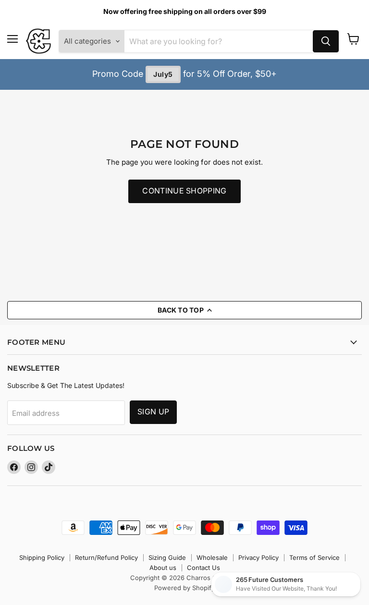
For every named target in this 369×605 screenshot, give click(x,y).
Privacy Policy (258, 557)
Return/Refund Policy (106, 557)
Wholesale (212, 557)
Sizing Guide (167, 557)
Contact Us (203, 567)
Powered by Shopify (184, 588)
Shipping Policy (41, 557)
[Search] (326, 41)
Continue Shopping (184, 190)
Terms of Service (314, 557)
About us (162, 567)
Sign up (153, 411)
